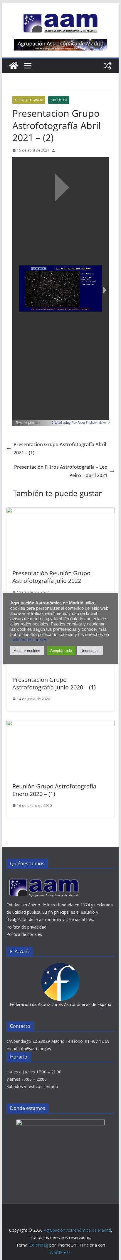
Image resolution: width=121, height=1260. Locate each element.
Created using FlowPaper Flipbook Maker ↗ (80, 422)
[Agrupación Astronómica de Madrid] (13, 66)
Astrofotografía (29, 100)
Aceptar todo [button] (61, 651)
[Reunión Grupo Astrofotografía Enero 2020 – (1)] (60, 724)
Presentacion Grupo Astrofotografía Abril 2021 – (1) (60, 448)
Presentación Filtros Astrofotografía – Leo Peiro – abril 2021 (60, 471)
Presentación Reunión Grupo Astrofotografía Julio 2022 (51, 577)
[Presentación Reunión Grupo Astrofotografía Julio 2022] (60, 511)
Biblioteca (59, 100)
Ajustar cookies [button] (27, 651)
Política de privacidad (26, 927)
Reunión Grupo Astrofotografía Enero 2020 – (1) (54, 790)
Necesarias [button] (90, 651)
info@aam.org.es (35, 1048)
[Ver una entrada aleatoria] (107, 66)
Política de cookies (24, 934)
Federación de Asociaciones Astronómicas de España (60, 1004)
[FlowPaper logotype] (28, 421)
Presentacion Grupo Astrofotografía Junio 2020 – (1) (54, 683)
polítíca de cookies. (29, 639)
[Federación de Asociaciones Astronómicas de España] (60, 966)
